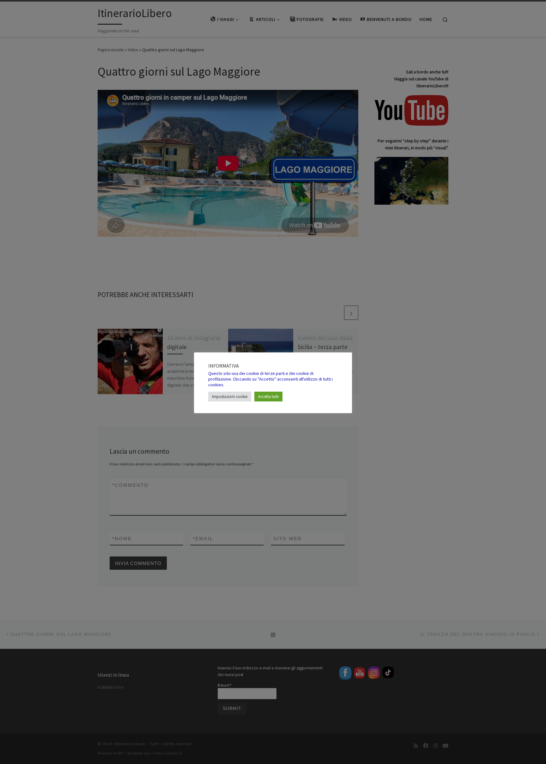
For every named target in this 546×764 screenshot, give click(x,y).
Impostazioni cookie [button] (229, 396)
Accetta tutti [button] (268, 396)
